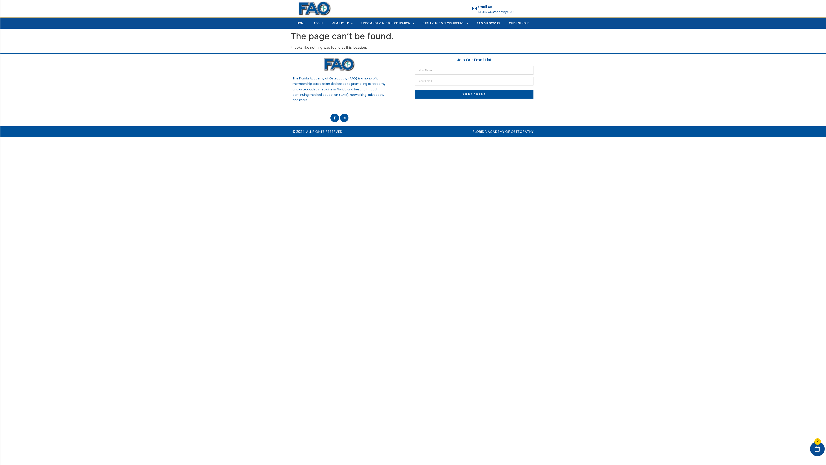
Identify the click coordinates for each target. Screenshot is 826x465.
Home (301, 23)
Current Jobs (519, 23)
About (318, 23)
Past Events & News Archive (443, 23)
